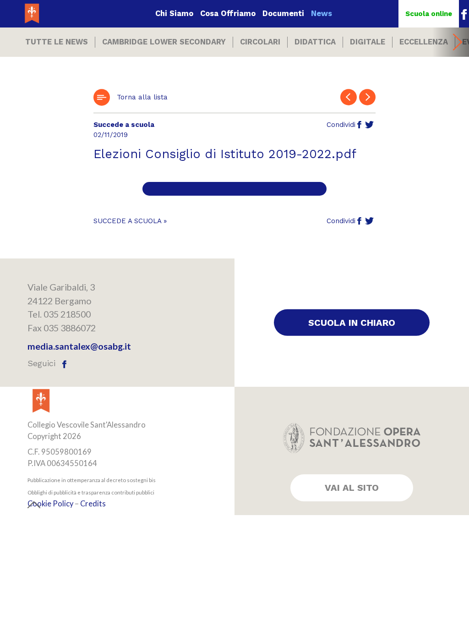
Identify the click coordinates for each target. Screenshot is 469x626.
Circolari (260, 42)
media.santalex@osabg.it (79, 345)
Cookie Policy (50, 504)
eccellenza (423, 42)
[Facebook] (359, 125)
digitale (367, 42)
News (321, 13)
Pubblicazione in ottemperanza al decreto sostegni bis (91, 480)
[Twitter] (369, 125)
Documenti (283, 13)
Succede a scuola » (130, 221)
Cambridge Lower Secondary (164, 42)
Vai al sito (352, 487)
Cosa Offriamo (228, 13)
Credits (93, 504)
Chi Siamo (174, 13)
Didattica (315, 42)
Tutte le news (56, 42)
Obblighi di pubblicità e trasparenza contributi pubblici (90, 492)
